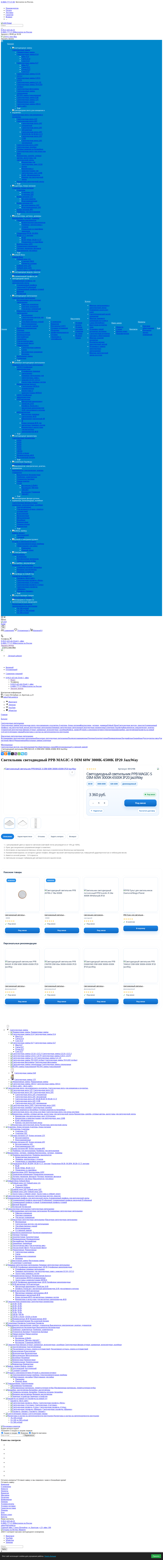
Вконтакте (13, 702)
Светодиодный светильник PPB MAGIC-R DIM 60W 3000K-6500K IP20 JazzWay (15, 986)
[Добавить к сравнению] (72, 772)
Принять (156, 1556)
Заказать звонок (7, 645)
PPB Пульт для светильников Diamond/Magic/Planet (134, 915)
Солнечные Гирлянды (114, 727)
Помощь (4, 1502)
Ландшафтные (127, 738)
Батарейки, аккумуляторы (127, 730)
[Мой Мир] (9, 753)
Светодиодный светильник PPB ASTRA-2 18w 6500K (55, 915)
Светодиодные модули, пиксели (131, 725)
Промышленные (114, 738)
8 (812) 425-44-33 (8, 30)
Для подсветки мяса (151, 738)
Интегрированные (63, 747)
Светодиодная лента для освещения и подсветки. (39, 725)
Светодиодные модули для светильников (17, 747)
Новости (4, 1489)
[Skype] (22, 753)
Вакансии (5, 1493)
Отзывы (41, 836)
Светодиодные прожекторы (93, 727)
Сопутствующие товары (13, 732)
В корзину (140, 928)
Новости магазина (38, 1433)
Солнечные (46, 740)
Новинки (24, 1433)
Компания (5, 1484)
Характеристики (25, 836)
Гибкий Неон (112, 725)
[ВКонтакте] (2, 753)
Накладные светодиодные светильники (52, 738)
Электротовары (110, 730)
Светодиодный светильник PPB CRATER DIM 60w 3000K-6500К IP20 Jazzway (55, 986)
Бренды (4, 1517)
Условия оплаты (7, 1504)
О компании (6, 1487)
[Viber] (15, 753)
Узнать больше (50, 1556)
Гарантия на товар (8, 1508)
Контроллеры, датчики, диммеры (93, 725)
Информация (6, 1499)
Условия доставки (8, 1506)
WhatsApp (13, 710)
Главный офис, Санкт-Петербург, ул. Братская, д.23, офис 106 (26, 1527)
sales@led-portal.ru (10, 697)
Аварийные (138, 738)
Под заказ (140, 803)
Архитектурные (101, 738)
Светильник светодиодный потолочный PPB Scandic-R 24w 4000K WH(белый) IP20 (94, 915)
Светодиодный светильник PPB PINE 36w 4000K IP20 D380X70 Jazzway (15, 915)
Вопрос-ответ (6, 1515)
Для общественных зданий (45, 747)
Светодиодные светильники (40, 727)
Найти (4, 1549)
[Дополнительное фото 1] (9, 823)
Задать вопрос (57, 836)
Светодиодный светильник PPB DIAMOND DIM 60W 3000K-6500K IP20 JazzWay (94, 986)
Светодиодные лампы (10, 725)
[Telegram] (25, 753)
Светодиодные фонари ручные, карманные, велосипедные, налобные (39, 730)
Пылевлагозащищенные (78, 738)
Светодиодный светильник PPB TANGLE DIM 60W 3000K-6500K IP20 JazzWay (134, 986)
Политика (5, 1497)
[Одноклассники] (5, 753)
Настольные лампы (34, 740)
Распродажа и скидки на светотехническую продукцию (46, 732)
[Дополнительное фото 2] (22, 823)
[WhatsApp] (19, 753)
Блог (3, 1512)
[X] (12, 753)
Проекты (4, 1491)
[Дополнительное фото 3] (35, 823)
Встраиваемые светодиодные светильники (18, 738)
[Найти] (2, 28)
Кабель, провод (73, 730)
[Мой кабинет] (2, 41)
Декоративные (20, 740)
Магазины (5, 1495)
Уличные (91, 738)
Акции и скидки (10, 1433)
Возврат (72, 836)
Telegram (12, 705)
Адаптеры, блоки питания (69, 725)
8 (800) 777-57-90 (8, 2)
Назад (13, 680)
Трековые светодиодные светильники (67, 727)
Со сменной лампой (79, 747)
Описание (7, 836)
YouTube (12, 708)
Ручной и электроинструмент (92, 730)
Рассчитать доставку (147, 811)
